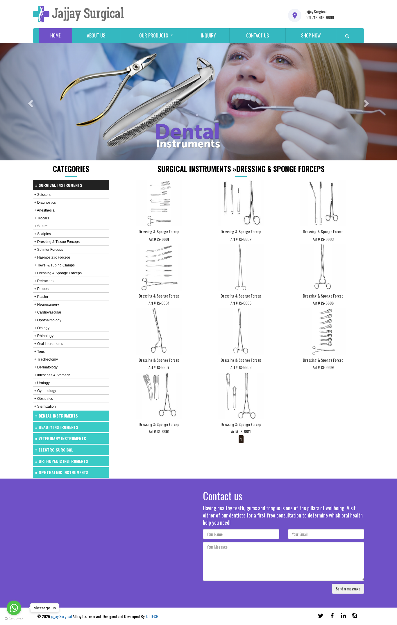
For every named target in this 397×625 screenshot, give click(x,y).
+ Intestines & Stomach (52, 375)
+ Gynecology (45, 391)
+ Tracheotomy (46, 359)
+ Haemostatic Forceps (52, 257)
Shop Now (311, 35)
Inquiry (208, 35)
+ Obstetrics (43, 399)
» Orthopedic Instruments (61, 461)
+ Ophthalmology (47, 320)
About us (96, 35)
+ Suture (41, 226)
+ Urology (42, 383)
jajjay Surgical (61, 616)
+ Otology (41, 328)
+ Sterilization (45, 406)
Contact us (257, 35)
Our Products (153, 35)
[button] (30, 101)
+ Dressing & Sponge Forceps (58, 273)
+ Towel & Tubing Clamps (54, 265)
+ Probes (41, 289)
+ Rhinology (43, 336)
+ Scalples (42, 234)
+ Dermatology (46, 367)
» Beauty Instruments (56, 427)
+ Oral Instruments (48, 344)
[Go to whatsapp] (14, 608)
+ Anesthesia (44, 210)
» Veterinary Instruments (60, 438)
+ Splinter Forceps (48, 250)
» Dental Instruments (56, 416)
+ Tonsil (40, 352)
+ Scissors (42, 195)
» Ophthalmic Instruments (61, 472)
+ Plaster (41, 297)
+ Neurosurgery (46, 304)
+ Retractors (43, 281)
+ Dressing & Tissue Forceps (57, 242)
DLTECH (152, 616)
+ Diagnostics (45, 202)
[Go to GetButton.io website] (14, 619)
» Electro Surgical (54, 450)
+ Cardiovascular (47, 312)
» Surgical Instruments (58, 185)
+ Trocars (41, 218)
